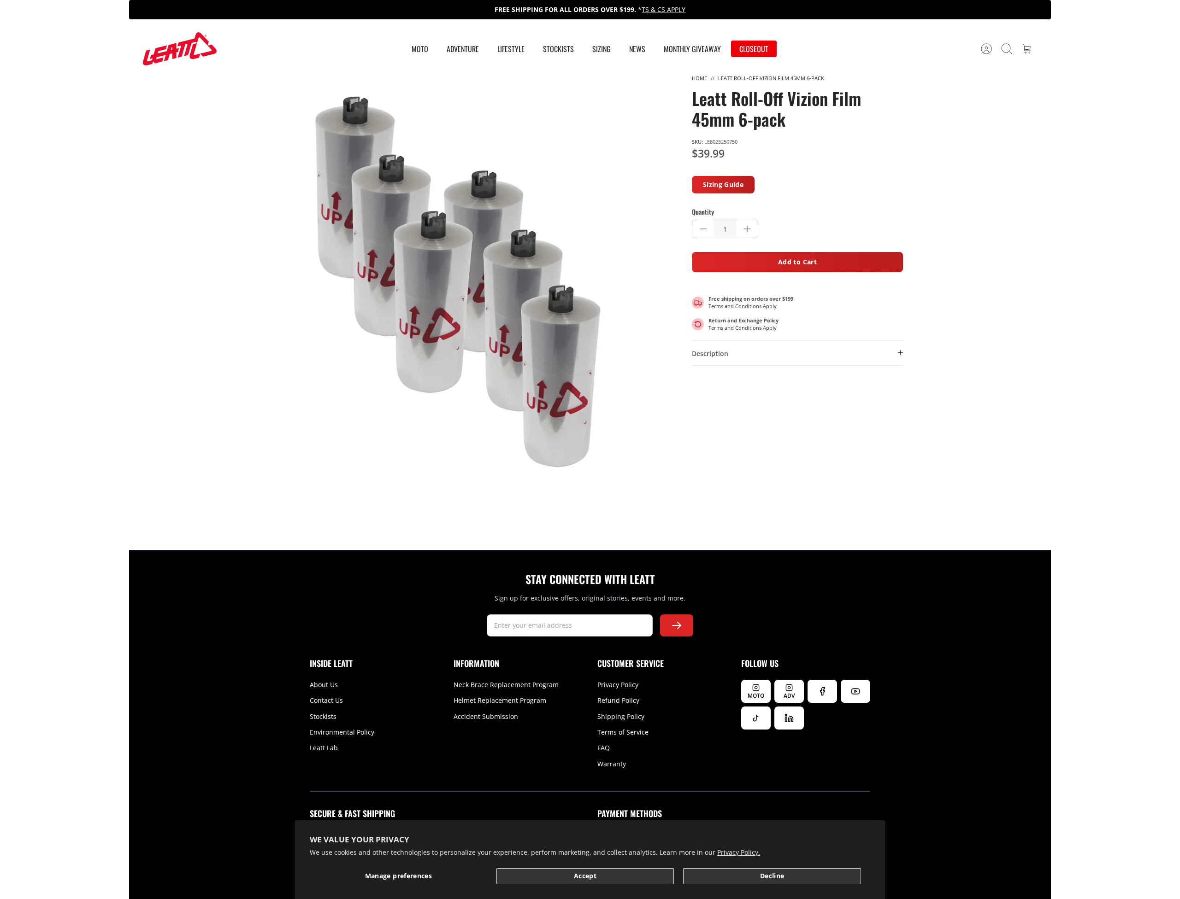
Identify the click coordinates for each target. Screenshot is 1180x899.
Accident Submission (486, 716)
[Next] (760, 10)
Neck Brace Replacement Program (506, 684)
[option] (456, 282)
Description (710, 353)
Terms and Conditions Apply (742, 306)
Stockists (558, 48)
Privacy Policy (617, 684)
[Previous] (420, 10)
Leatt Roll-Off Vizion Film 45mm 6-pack (771, 78)
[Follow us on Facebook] (822, 691)
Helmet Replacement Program (500, 700)
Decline (772, 875)
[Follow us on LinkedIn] (789, 718)
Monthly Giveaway (692, 48)
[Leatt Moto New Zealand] (180, 48)
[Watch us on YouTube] (855, 691)
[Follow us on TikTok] (756, 718)
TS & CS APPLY (663, 9)
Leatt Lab (324, 747)
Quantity (703, 211)
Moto (420, 48)
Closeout (753, 48)
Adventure (463, 48)
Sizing (601, 48)
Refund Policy (618, 700)
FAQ (603, 747)
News (637, 48)
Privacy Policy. (738, 852)
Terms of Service (623, 732)
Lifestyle (511, 48)
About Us (324, 684)
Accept (585, 875)
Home (699, 78)
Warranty (611, 763)
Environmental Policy (342, 732)
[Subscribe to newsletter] (676, 625)
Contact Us (326, 700)
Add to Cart (797, 261)
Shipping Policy (620, 716)
